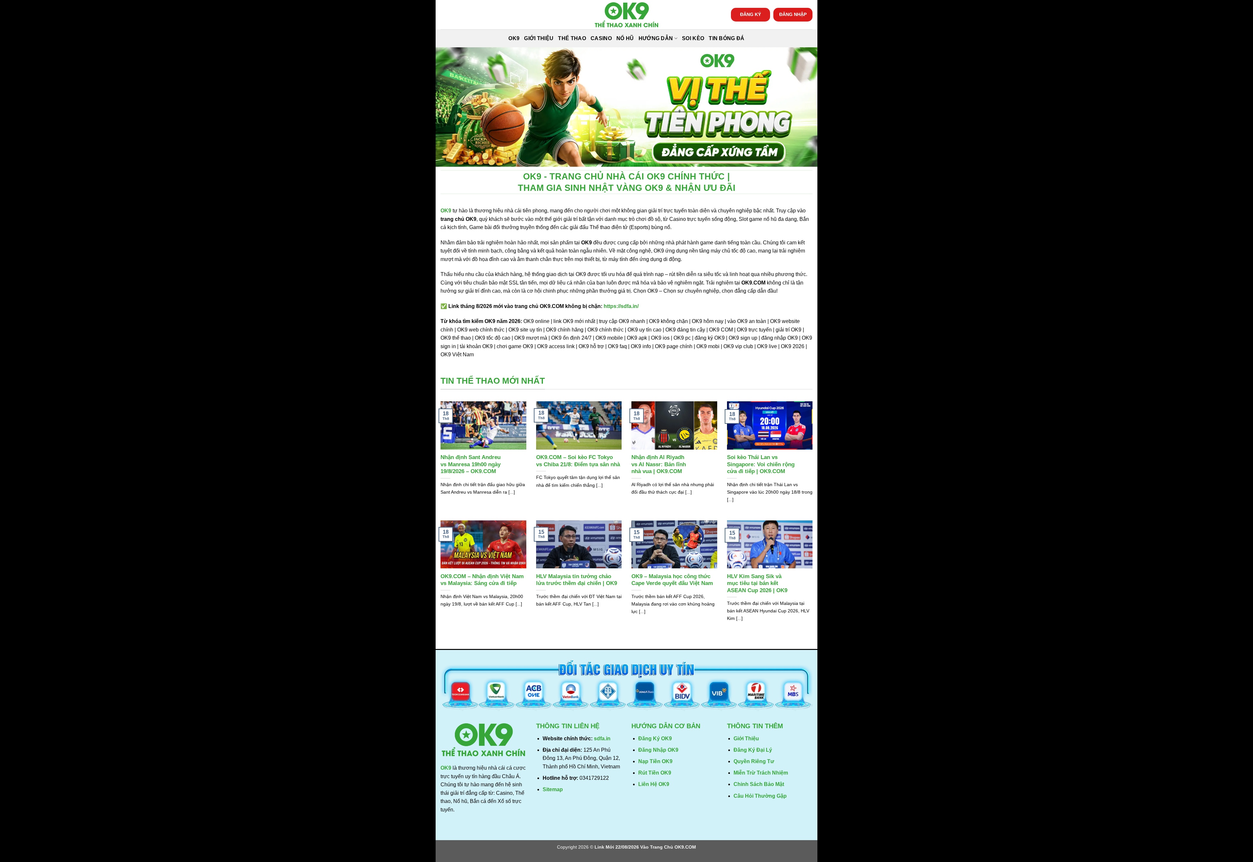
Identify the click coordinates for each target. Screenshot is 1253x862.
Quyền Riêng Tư (754, 761)
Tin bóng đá (727, 38)
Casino (601, 38)
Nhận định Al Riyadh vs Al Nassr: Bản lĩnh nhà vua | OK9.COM (658, 464)
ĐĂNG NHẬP (793, 14)
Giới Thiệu (538, 38)
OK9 (513, 38)
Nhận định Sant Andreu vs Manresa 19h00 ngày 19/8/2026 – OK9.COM (471, 464)
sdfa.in (602, 738)
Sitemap (553, 789)
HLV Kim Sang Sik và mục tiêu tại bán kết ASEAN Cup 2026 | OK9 (757, 583)
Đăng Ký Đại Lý (753, 750)
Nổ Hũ (625, 38)
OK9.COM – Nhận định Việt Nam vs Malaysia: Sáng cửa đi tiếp (482, 580)
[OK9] (626, 14)
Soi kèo (693, 38)
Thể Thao (572, 38)
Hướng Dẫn (656, 38)
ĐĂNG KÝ (750, 14)
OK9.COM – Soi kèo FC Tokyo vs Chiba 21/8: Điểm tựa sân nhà (578, 461)
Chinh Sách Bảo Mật (759, 784)
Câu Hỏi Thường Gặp (760, 796)
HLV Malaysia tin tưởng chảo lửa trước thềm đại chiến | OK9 (576, 580)
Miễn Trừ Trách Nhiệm (761, 773)
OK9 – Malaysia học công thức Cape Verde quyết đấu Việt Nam (672, 580)
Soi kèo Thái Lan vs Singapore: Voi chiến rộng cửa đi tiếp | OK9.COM (761, 464)
